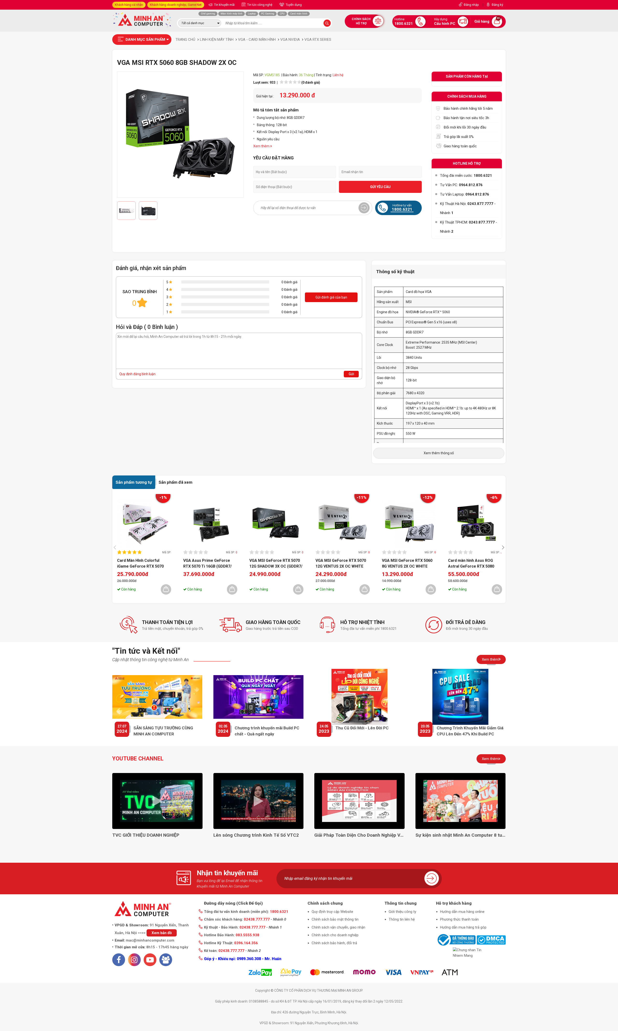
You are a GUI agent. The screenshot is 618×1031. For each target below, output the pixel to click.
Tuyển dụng (293, 5)
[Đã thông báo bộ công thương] (456, 939)
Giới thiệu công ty (402, 911)
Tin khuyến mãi (224, 5)
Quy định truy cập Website (332, 911)
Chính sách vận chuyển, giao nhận (338, 927)
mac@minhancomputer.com (150, 940)
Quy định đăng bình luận (137, 374)
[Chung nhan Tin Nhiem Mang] (471, 952)
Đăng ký (497, 5)
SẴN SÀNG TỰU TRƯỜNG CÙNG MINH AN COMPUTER (163, 731)
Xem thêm (490, 659)
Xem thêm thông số (439, 453)
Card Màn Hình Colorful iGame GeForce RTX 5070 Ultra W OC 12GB (140, 563)
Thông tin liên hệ (402, 919)
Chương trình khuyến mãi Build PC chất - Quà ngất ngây (267, 731)
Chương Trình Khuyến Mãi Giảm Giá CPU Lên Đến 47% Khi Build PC (470, 731)
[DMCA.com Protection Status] (491, 939)
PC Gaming (267, 13)
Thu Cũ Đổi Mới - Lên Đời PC (362, 728)
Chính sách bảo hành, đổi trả (334, 943)
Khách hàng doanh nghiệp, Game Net (176, 5)
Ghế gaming (208, 13)
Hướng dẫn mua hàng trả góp (463, 927)
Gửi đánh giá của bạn (331, 297)
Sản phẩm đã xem (175, 482)
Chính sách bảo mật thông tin (335, 919)
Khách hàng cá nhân (129, 5)
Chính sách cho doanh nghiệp (335, 935)
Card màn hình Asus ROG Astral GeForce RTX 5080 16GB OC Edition (471, 563)
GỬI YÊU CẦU (380, 187)
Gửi (351, 374)
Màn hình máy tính (231, 13)
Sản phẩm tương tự (134, 482)
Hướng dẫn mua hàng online (462, 911)
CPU (282, 13)
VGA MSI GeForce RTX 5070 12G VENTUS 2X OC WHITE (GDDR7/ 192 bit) (341, 563)
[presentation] (116, 547)
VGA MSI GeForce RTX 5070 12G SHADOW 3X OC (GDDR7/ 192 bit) (275, 563)
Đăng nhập (471, 5)
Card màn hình (298, 13)
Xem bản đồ (162, 933)
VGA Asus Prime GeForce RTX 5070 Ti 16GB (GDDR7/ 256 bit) (207, 563)
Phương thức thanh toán (459, 919)
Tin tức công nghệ (259, 5)
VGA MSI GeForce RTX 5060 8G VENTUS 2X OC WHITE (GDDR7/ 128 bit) (407, 563)
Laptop (252, 13)
